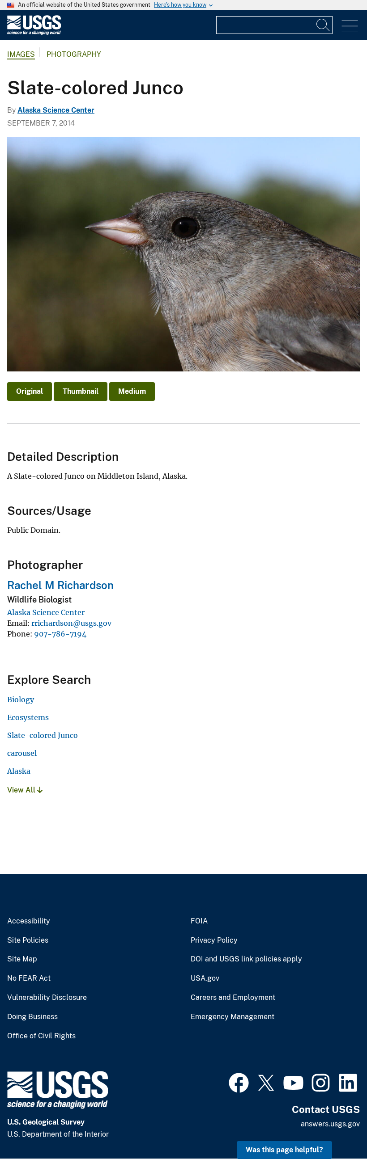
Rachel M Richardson (60, 585)
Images (21, 54)
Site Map (22, 959)
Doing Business (32, 1017)
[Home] (34, 33)
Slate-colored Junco (42, 735)
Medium (132, 391)
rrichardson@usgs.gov (71, 623)
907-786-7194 (60, 633)
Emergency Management (232, 1017)
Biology (20, 699)
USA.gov (205, 978)
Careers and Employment (233, 998)
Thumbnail (80, 391)
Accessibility (28, 921)
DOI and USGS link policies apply (246, 959)
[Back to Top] (334, 1126)
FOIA (199, 921)
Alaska (18, 771)
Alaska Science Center (55, 110)
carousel (22, 753)
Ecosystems (28, 717)
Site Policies (27, 940)
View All (22, 790)
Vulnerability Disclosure (47, 998)
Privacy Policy (214, 940)
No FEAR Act (29, 978)
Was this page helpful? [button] (284, 1150)
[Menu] (350, 26)
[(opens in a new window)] (239, 1081)
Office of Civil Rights (41, 1036)
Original (29, 391)
